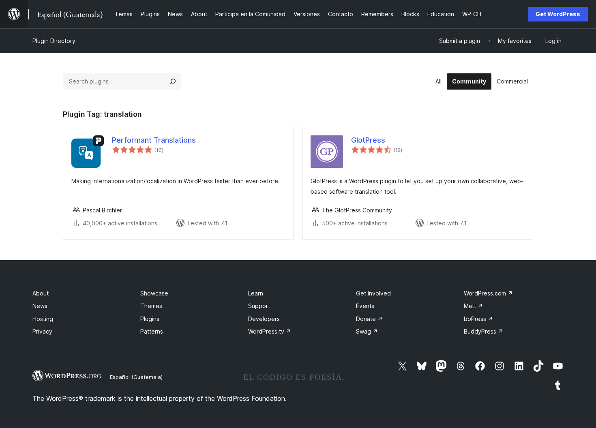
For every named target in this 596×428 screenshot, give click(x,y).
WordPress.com (488, 293)
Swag (367, 331)
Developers (264, 318)
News (39, 305)
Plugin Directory (53, 40)
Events (365, 305)
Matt (473, 305)
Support (259, 305)
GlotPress (368, 140)
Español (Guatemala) (136, 377)
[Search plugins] (173, 81)
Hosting (42, 318)
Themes (151, 305)
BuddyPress (483, 331)
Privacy (42, 331)
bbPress (478, 318)
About (40, 293)
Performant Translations (154, 140)
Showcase (154, 293)
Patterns (151, 331)
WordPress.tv (269, 331)
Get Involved (373, 293)
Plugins (149, 318)
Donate (369, 318)
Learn (255, 293)
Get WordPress (558, 14)
